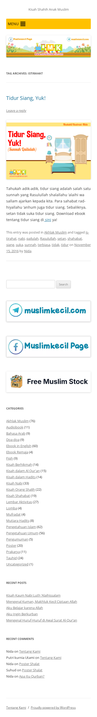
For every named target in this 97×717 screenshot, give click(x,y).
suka (19, 244)
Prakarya (13, 551)
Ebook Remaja (17, 452)
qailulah (32, 238)
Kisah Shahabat (18, 495)
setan (61, 238)
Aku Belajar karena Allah (24, 607)
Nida (27, 251)
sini (47, 219)
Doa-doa (12, 439)
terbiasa (44, 244)
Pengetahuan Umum (22, 533)
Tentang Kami (29, 651)
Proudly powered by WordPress (53, 707)
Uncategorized (17, 564)
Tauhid (11, 558)
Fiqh (9, 458)
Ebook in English (18, 445)
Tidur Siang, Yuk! (26, 97)
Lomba (11, 508)
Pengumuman (17, 539)
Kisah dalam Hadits (21, 477)
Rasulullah (48, 238)
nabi (21, 238)
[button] (13, 24)
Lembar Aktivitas (19, 502)
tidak (55, 244)
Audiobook (14, 427)
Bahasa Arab (15, 433)
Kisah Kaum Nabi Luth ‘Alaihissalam (33, 595)
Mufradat (13, 514)
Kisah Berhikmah (19, 464)
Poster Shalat (29, 663)
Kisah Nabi (14, 483)
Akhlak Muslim (55, 232)
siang (10, 244)
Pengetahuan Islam (21, 526)
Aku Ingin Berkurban (22, 614)
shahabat (75, 238)
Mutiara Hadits (17, 520)
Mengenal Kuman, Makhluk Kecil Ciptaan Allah (41, 601)
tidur (65, 244)
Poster (11, 545)
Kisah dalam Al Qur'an (23, 470)
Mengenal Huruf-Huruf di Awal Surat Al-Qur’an (41, 620)
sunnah (30, 244)
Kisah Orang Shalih (20, 489)
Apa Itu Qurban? (31, 676)
